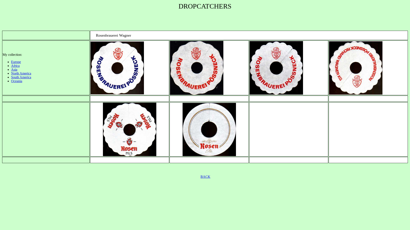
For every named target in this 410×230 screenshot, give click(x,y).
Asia (14, 69)
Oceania (16, 81)
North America (21, 73)
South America (21, 77)
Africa (15, 66)
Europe (16, 62)
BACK (205, 176)
